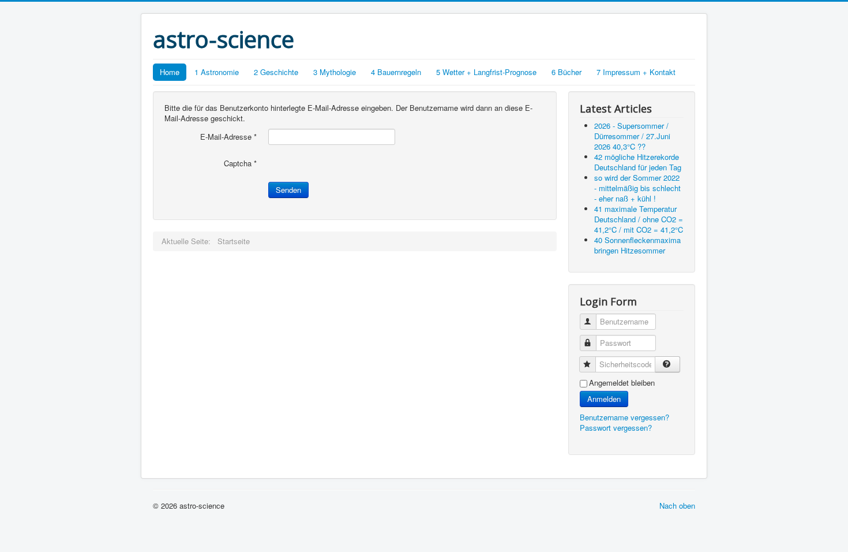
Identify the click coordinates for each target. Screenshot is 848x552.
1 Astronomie (216, 71)
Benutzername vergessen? (624, 417)
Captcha (240, 163)
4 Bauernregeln (396, 71)
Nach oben (677, 505)
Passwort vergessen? (616, 427)
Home (169, 71)
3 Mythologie (334, 71)
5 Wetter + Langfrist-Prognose (486, 71)
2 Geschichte (276, 71)
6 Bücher (566, 71)
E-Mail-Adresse (228, 137)
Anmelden (604, 398)
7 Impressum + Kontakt (636, 71)
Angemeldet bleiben (622, 383)
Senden (288, 189)
